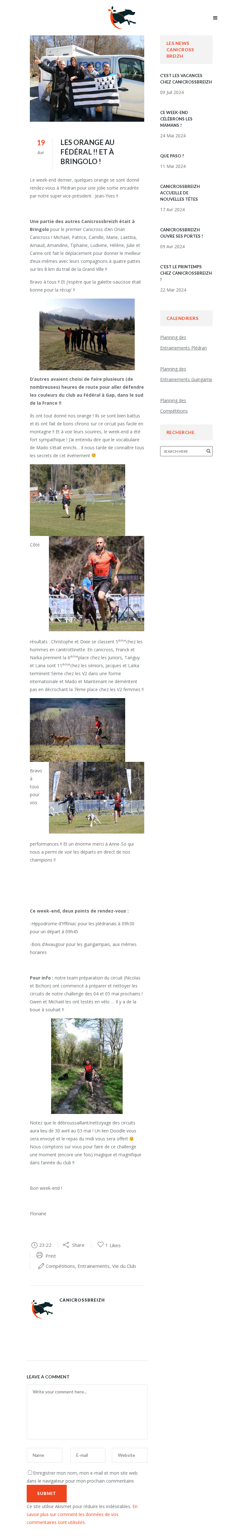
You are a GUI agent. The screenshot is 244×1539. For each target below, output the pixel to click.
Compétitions (60, 1266)
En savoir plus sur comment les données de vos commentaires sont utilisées (82, 1514)
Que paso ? (172, 155)
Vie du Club (124, 1266)
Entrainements (94, 1266)
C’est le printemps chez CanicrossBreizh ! (186, 273)
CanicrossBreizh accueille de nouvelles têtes (180, 193)
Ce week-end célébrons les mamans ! (176, 119)
